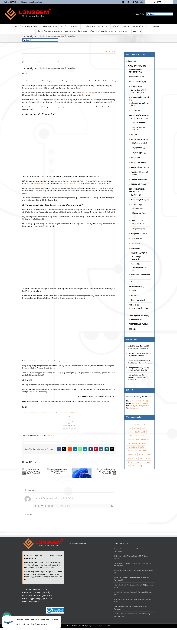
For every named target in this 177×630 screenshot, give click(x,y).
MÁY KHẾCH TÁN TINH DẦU (139, 97)
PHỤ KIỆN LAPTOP (138, 253)
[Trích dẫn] (55, 506)
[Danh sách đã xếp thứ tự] (48, 506)
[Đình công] (45, 506)
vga (148, 462)
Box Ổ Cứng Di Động (138, 200)
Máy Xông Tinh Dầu (134, 451)
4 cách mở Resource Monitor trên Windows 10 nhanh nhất (132, 593)
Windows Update (40, 183)
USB (130, 329)
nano (145, 451)
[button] (24, 473)
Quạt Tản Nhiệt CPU (139, 267)
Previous (107, 51)
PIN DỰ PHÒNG (135, 287)
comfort (130, 432)
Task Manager (27, 81)
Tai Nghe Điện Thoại (138, 184)
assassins (144, 424)
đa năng (139, 466)
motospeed (136, 443)
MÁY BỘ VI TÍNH (135, 86)
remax (141, 454)
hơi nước (131, 439)
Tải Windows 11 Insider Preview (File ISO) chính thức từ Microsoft (133, 564)
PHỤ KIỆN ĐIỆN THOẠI (137, 115)
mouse (144, 443)
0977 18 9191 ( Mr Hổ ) (140, 401)
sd (136, 458)
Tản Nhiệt (134, 264)
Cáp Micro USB (140, 432)
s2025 (148, 454)
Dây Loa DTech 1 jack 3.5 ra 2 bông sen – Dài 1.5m (37, 619)
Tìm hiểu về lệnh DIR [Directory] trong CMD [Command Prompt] (133, 586)
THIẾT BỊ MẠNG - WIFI (137, 324)
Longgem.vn (134, 408)
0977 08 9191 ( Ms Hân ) (140, 403)
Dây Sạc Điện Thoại (138, 139)
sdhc (141, 458)
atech (129, 428)
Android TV (135, 319)
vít (128, 466)
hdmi (136, 436)
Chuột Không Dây (138, 229)
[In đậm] (35, 506)
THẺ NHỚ (132, 305)
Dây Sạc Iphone (138, 143)
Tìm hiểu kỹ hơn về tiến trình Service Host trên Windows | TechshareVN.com (49, 413)
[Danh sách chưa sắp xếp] (52, 506)
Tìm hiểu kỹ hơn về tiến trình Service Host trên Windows (130, 608)
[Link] (62, 506)
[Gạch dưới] (42, 506)
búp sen (136, 428)
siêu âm (130, 462)
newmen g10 (132, 454)
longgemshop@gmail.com (32, 2)
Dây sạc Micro (137, 148)
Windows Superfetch (67, 183)
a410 (129, 424)
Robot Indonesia (137, 300)
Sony (137, 462)
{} (65, 506)
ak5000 (136, 424)
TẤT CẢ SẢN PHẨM (135, 66)
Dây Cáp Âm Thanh (139, 213)
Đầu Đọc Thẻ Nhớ (137, 162)
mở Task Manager (88, 93)
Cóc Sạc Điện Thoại (138, 119)
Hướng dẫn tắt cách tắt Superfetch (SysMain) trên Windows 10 (137, 377)
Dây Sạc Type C (138, 153)
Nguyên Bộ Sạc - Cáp (138, 167)
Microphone (135, 248)
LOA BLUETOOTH (136, 82)
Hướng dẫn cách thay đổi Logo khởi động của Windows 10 (133, 572)
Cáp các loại (135, 205)
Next (113, 51)
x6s (133, 466)
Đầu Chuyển (135, 157)
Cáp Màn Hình (137, 208)
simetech (148, 458)
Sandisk (130, 458)
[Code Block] (59, 506)
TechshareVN (105, 626)
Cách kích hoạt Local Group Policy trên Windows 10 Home (132, 600)
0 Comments (49, 435)
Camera (130, 61)
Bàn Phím (134, 195)
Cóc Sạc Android (138, 122)
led (129, 443)
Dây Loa (134, 134)
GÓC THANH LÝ (135, 77)
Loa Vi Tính (135, 238)
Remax (133, 295)
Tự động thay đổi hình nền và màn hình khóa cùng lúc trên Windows (133, 615)
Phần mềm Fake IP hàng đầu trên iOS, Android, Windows (131, 557)
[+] (68, 506)
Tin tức (41, 435)
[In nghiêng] (38, 506)
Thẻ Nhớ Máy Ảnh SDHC (140, 308)
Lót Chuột (134, 243)
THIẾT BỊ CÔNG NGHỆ (137, 316)
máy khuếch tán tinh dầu (136, 447)
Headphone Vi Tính (138, 234)
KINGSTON (145, 439)
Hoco (142, 436)
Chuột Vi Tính (136, 220)
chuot (143, 428)
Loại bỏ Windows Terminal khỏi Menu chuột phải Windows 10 (131, 550)
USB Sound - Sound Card (140, 275)
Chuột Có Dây (137, 224)
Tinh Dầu (134, 110)
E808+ (130, 436)
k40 (137, 439)
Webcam (134, 282)
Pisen (133, 290)
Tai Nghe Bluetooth (138, 179)
